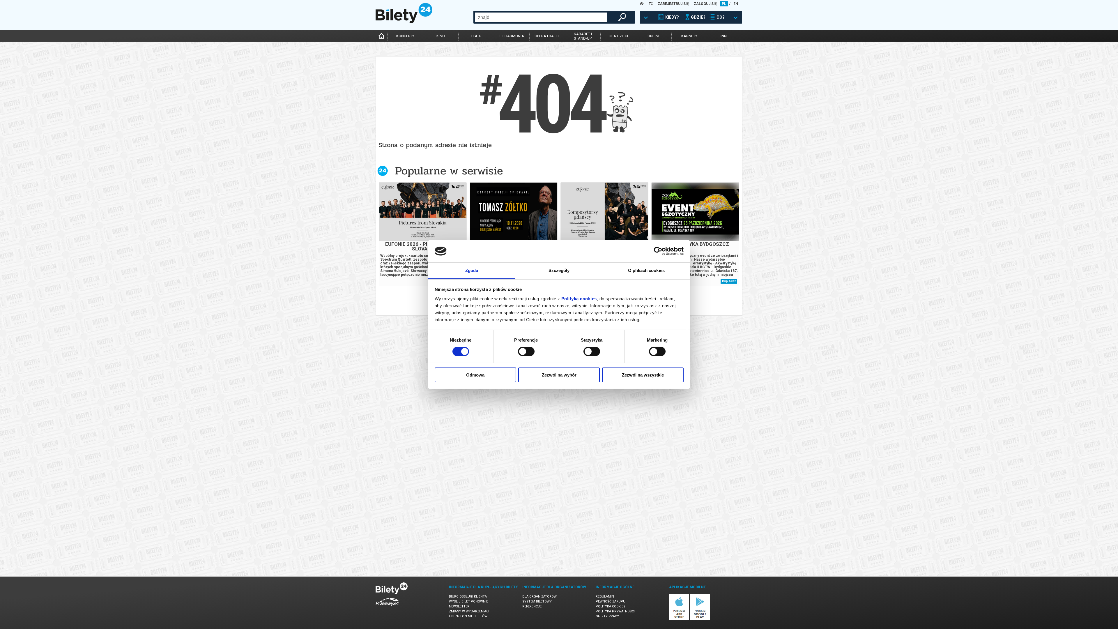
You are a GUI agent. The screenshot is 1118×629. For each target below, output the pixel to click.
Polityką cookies (579, 298)
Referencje (532, 606)
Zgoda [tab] (471, 270)
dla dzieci (618, 36)
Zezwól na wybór (559, 374)
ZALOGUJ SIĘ (705, 4)
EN (735, 4)
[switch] (526, 351)
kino (440, 36)
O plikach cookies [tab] (646, 270)
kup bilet (729, 281)
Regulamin (605, 596)
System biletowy (537, 601)
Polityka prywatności (615, 611)
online (654, 36)
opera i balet (547, 36)
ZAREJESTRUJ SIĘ (673, 4)
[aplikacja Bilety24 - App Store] (679, 619)
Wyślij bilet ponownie (468, 601)
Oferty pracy (607, 616)
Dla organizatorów (539, 596)
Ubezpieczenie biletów (468, 616)
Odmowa (475, 374)
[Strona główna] (404, 21)
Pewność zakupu (610, 601)
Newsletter (459, 606)
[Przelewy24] (387, 607)
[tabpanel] (423, 234)
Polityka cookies (610, 606)
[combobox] (541, 17)
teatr (476, 36)
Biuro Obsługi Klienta (468, 596)
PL (724, 4)
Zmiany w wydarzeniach (470, 611)
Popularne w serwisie (449, 170)
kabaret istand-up (583, 36)
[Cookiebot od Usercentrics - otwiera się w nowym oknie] (658, 251)
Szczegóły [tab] (559, 270)
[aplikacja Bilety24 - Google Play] (700, 619)
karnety (689, 36)
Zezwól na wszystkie (643, 374)
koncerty (405, 36)
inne (725, 36)
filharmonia (512, 36)
